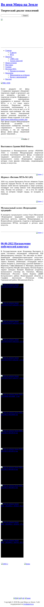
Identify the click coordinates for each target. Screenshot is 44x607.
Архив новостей (16, 61)
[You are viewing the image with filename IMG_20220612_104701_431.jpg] (12, 548)
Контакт (8, 79)
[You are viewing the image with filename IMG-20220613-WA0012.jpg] (12, 457)
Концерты (9, 73)
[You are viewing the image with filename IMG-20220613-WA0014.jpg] (12, 475)
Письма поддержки (17, 71)
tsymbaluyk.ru (28, 604)
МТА (12, 55)
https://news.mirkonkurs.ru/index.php (14, 119)
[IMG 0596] (5, 83)
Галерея (8, 67)
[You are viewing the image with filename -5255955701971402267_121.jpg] (12, 293)
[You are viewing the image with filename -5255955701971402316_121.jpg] (12, 329)
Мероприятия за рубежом (20, 75)
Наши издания (11, 63)
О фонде (13, 53)
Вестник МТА (10, 69)
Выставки (9, 65)
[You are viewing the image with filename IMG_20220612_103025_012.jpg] (12, 512)
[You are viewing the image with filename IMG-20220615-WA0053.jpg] (12, 494)
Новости (8, 57)
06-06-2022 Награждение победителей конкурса (16, 245)
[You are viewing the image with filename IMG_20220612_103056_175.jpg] (12, 530)
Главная (8, 51)
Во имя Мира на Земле (19, 4)
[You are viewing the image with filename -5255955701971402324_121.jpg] (12, 347)
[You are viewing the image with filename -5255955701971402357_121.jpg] (12, 384)
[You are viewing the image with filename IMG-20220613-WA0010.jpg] (12, 439)
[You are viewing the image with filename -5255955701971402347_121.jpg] (12, 366)
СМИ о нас (14, 59)
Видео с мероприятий (18, 77)
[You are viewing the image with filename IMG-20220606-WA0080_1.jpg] (12, 402)
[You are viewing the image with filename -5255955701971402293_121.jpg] (12, 311)
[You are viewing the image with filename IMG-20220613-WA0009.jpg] (12, 421)
